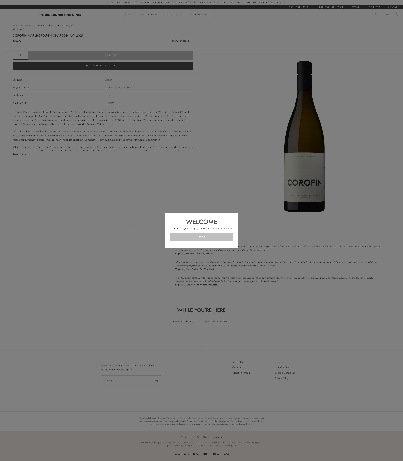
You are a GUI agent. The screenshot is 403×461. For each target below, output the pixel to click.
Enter (201, 236)
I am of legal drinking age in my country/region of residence (203, 228)
